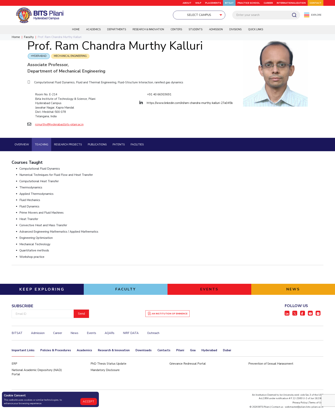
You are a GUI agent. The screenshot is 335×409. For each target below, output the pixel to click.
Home (75, 29)
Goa (193, 350)
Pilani (180, 350)
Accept (88, 401)
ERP (14, 364)
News (74, 333)
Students (195, 29)
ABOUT (187, 2)
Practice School (248, 2)
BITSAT (229, 2)
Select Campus (199, 15)
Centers (176, 29)
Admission (216, 29)
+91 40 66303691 (159, 94)
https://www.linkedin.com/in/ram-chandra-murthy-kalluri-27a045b (190, 103)
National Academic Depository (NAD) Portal (37, 372)
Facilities (137, 144)
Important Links (23, 350)
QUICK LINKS (255, 29)
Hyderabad (39, 56)
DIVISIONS (235, 29)
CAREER (268, 2)
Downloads (144, 350)
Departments (116, 29)
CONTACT (315, 2)
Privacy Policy (300, 402)
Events (91, 333)
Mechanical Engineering (70, 56)
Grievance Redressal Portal (187, 364)
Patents (119, 144)
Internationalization (291, 2)
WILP (198, 2)
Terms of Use (316, 402)
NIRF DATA (131, 333)
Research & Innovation (148, 29)
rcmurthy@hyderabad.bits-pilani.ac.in (59, 124)
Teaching (41, 144)
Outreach (153, 333)
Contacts (163, 350)
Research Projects (68, 144)
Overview (22, 144)
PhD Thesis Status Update (108, 364)
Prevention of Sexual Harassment (270, 364)
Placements (213, 2)
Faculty (29, 37)
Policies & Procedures (55, 350)
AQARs (109, 333)
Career (57, 333)
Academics (93, 29)
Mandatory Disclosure (105, 370)
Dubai (227, 350)
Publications (97, 144)
